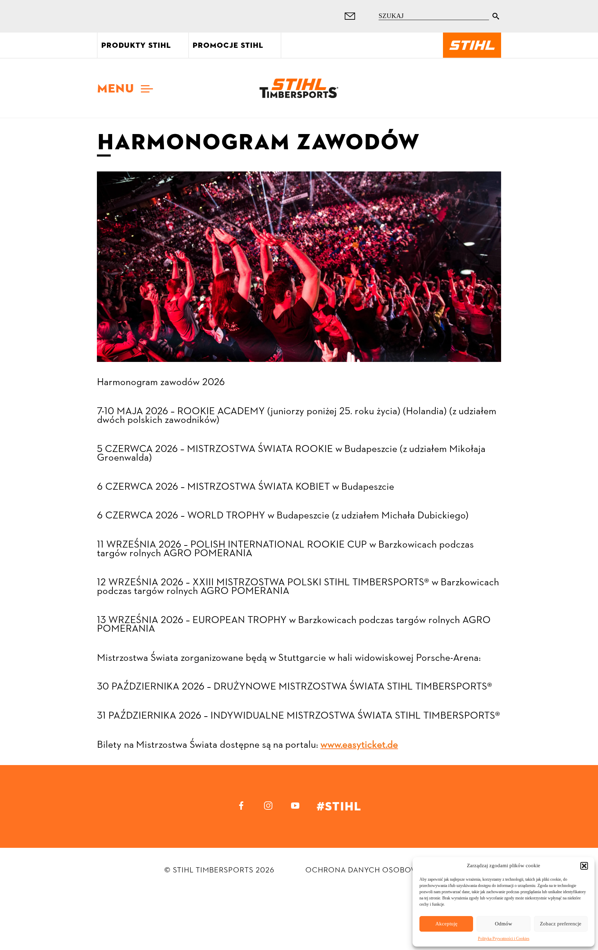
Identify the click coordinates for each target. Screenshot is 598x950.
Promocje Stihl (227, 45)
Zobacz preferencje (560, 923)
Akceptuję (446, 923)
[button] (584, 865)
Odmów (503, 923)
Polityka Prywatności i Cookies (503, 938)
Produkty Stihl (136, 45)
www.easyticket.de (359, 745)
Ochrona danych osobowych (369, 870)
